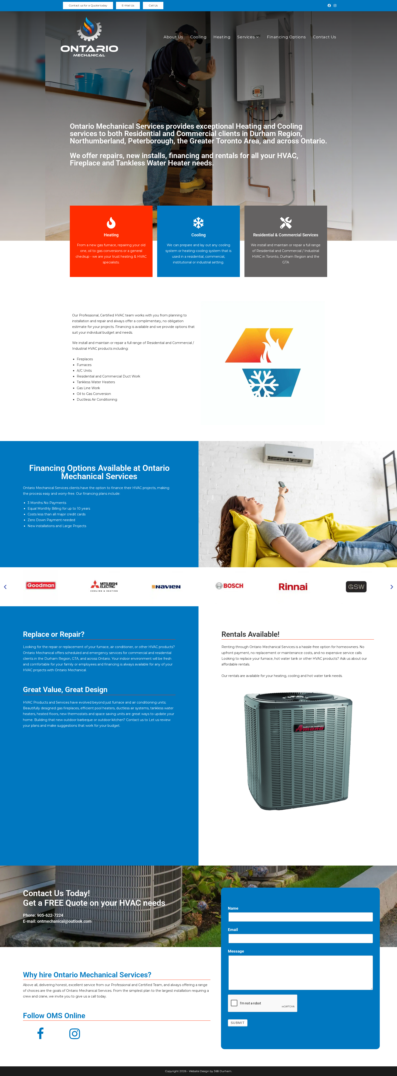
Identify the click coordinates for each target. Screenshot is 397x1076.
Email (233, 929)
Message (236, 951)
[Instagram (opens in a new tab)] (334, 5)
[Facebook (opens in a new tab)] (329, 5)
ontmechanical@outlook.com (64, 921)
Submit (238, 1023)
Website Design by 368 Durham (209, 1071)
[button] (5, 587)
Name (233, 908)
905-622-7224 (50, 915)
